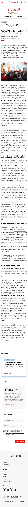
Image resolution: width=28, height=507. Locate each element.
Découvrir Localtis (9, 404)
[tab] (5, 381)
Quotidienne (9, 416)
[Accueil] (13, 2)
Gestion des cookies (17, 498)
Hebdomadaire (19, 416)
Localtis (3, 6)
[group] (14, 71)
